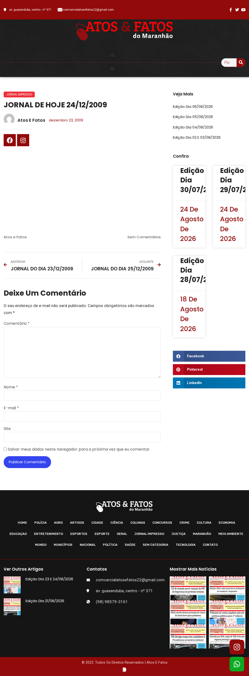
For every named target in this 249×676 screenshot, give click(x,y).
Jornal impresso (19, 94)
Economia (227, 522)
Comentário (17, 323)
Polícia (40, 522)
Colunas (137, 522)
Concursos (162, 522)
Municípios (63, 545)
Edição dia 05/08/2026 (193, 116)
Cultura (204, 522)
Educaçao (18, 534)
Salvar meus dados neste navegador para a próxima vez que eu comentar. (79, 449)
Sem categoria (155, 545)
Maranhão (202, 534)
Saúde (130, 545)
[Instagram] (23, 140)
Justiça (178, 534)
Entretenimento (48, 534)
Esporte (102, 534)
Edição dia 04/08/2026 (193, 127)
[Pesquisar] (241, 62)
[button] (112, 55)
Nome (11, 387)
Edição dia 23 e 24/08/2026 (49, 579)
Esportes (78, 534)
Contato (210, 545)
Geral (122, 534)
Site (7, 428)
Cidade (97, 522)
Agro (58, 522)
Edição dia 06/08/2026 (193, 106)
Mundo (40, 545)
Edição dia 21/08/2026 (45, 600)
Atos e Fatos (15, 237)
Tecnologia (186, 545)
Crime (184, 522)
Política (110, 545)
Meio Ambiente (230, 534)
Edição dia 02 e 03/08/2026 (197, 137)
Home (22, 522)
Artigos (77, 522)
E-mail (11, 408)
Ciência (116, 522)
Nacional (88, 545)
